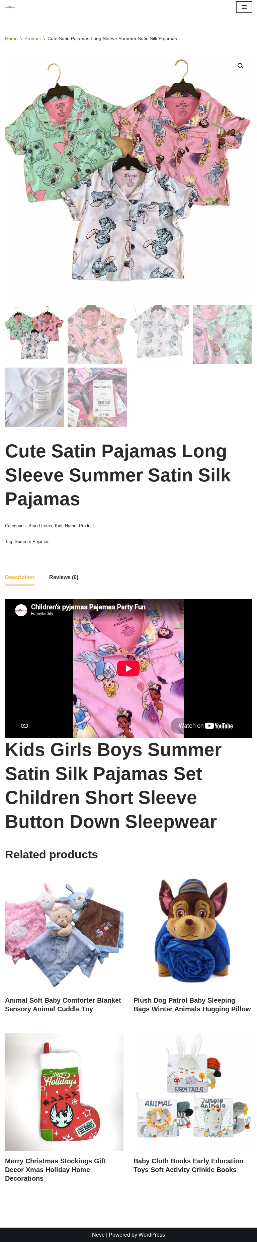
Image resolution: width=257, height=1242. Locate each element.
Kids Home (65, 525)
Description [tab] (19, 577)
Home (11, 38)
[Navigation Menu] (244, 7)
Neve (98, 1235)
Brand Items (40, 525)
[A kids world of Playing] (10, 7)
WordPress (152, 1235)
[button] (241, 66)
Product (32, 38)
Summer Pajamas (32, 541)
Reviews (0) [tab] (63, 577)
